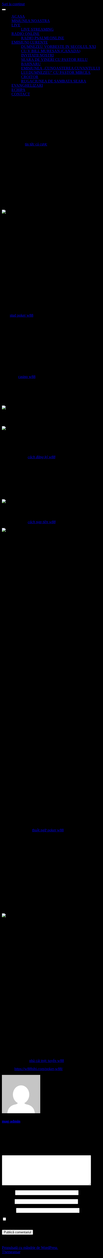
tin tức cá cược (36, 144)
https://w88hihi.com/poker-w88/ (38, 1069)
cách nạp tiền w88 (42, 522)
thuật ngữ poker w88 (48, 830)
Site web (8, 1210)
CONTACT (20, 94)
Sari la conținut (13, 4)
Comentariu (12, 1153)
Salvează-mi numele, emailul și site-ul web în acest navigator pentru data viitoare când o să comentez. (50, 1221)
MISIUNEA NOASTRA (30, 21)
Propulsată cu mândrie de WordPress (30, 1248)
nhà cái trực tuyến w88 (46, 1061)
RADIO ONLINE (25, 34)
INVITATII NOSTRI (37, 55)
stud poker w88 (21, 315)
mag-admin (11, 1121)
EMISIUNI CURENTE (29, 42)
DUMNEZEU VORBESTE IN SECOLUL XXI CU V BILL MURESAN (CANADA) (58, 49)
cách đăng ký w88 (41, 457)
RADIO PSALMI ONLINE (42, 38)
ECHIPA (18, 90)
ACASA (18, 16)
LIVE (15, 25)
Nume (8, 1192)
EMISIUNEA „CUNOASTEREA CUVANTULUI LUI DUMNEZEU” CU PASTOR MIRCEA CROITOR (60, 72)
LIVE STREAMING (37, 29)
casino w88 (26, 377)
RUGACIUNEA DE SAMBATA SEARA (53, 81)
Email (8, 1201)
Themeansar (11, 1252)
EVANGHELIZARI (27, 85)
